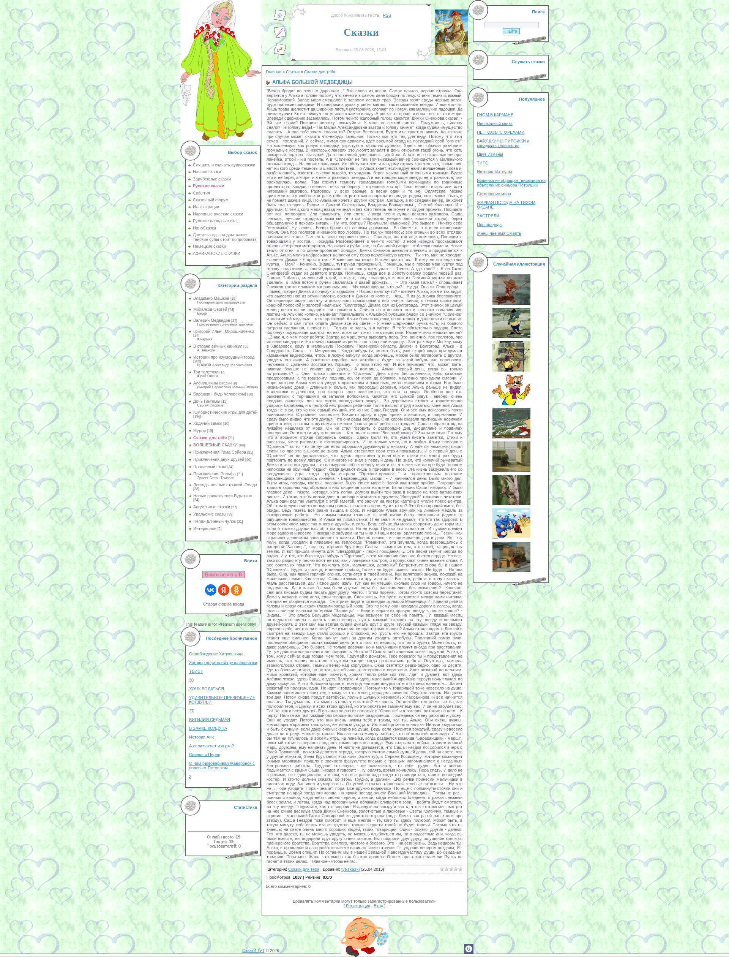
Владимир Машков (211, 298)
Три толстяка (205, 372)
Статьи (293, 72)
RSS (387, 15)
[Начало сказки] (280, 20)
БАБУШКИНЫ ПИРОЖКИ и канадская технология (503, 143)
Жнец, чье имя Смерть (499, 233)
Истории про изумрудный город (223, 357)
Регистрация (358, 905)
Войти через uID (223, 574)
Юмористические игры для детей (225, 412)
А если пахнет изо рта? (211, 745)
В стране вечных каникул (217, 346)
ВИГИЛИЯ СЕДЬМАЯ (209, 719)
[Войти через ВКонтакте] (210, 590)
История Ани (201, 737)
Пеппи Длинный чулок (214, 521)
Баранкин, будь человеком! (219, 394)
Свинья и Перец (204, 754)
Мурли (199, 430)
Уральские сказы (209, 514)
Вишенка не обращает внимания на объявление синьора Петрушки (511, 182)
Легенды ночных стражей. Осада (225, 484)
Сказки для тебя (210, 437)
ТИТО (483, 163)
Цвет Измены (490, 154)
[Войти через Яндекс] (223, 590)
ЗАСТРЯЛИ (488, 216)
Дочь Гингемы (206, 401)
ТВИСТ (196, 671)
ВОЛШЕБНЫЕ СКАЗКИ (215, 445)
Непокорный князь (495, 123)
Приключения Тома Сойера (219, 452)
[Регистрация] (280, 37)
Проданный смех (209, 466)
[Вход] (280, 53)
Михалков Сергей (210, 309)
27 (191, 711)
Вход (378, 905)
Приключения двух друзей (218, 459)
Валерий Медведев (211, 320)
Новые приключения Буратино (222, 496)
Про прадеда (489, 224)
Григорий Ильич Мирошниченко (223, 331)
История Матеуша (494, 171)
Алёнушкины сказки (212, 383)
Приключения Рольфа (214, 473)
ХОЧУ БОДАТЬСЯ (206, 689)
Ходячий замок (207, 423)
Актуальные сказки (211, 507)
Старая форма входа (223, 604)
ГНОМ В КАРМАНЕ (495, 114)
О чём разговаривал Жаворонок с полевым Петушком (222, 765)
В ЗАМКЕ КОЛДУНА (208, 728)
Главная (273, 72)
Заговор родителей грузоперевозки (223, 662)
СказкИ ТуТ (253, 950)
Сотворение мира (494, 193)
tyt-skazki (350, 869)
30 (191, 680)
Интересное (204, 528)
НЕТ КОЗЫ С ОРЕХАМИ (500, 132)
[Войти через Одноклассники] (236, 590)
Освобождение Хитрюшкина (216, 654)
